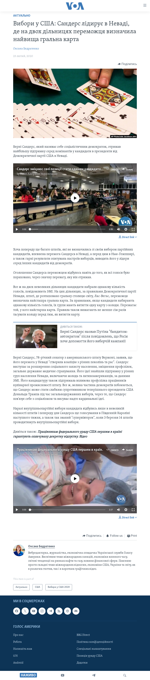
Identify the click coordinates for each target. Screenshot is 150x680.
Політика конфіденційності (95, 642)
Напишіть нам (22, 649)
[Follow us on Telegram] (50, 611)
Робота (17, 642)
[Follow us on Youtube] (33, 611)
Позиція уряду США (89, 655)
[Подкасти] (67, 611)
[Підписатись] (75, 611)
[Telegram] (93, 675)
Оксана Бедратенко (26, 48)
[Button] (127, 64)
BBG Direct (83, 635)
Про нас (18, 635)
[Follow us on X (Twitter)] (25, 611)
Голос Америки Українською (38, 174)
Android (18, 662)
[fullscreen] (133, 229)
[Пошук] (124, 675)
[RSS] (58, 611)
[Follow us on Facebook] (16, 611)
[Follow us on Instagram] (42, 611)
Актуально (21, 16)
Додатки (82, 662)
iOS (15, 655)
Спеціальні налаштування (94, 649)
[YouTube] (62, 675)
